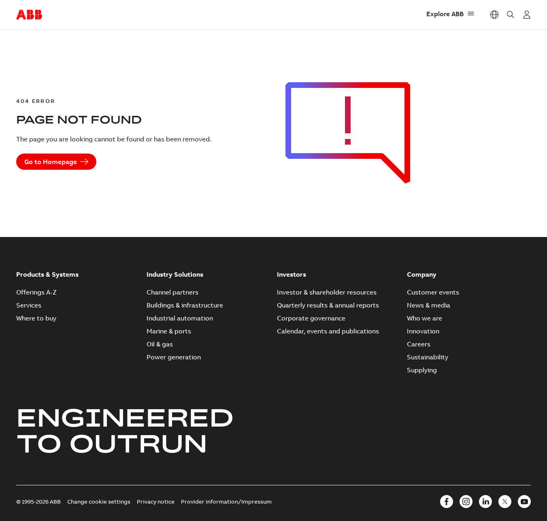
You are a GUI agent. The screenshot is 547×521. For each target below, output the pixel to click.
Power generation (174, 357)
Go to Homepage (50, 162)
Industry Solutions (175, 274)
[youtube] (524, 501)
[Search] (511, 15)
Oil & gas (160, 344)
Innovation (423, 331)
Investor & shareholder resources (327, 292)
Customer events (433, 292)
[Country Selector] (494, 15)
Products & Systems (47, 274)
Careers (418, 344)
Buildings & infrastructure (185, 305)
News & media (428, 305)
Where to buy (36, 318)
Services (28, 305)
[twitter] (504, 501)
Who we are (424, 318)
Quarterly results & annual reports (328, 305)
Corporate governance (311, 318)
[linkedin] (485, 501)
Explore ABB (445, 14)
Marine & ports (169, 331)
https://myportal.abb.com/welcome (527, 15)
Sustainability (427, 357)
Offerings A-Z (36, 292)
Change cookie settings (98, 501)
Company (421, 274)
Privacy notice (156, 501)
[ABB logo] (29, 15)
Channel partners (172, 292)
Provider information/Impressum (226, 501)
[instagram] (466, 501)
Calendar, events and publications (328, 331)
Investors (291, 274)
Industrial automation (180, 318)
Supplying (422, 370)
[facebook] (446, 501)
